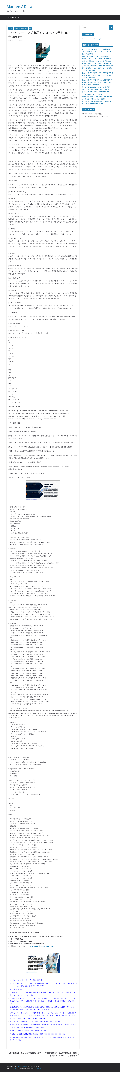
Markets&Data (19, 6)
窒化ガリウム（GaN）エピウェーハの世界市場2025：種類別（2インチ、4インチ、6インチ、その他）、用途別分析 (97, 51)
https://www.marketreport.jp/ (91, 39)
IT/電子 (10, 28)
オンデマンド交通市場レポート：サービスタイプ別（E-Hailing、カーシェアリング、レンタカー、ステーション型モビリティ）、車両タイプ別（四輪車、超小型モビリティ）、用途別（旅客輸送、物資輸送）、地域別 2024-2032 (43, 1001)
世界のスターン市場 (16, 989)
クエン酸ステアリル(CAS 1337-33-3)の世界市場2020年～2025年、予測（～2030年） (35, 1021)
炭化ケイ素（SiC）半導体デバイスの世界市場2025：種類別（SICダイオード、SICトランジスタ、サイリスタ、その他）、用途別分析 (97, 82)
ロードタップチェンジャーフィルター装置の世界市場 (26, 980)
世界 (30, 28)
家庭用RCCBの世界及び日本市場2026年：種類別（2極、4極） (28, 1031)
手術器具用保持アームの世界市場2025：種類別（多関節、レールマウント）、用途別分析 (61, 1054)
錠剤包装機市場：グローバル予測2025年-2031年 (25, 1053)
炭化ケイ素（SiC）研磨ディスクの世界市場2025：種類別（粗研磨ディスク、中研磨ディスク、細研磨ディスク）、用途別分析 (97, 68)
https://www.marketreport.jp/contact (40, 946)
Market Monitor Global (21, 28)
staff (21, 40)
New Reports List (14, 17)
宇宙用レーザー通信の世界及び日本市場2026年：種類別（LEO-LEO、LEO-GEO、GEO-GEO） (38, 1034)
